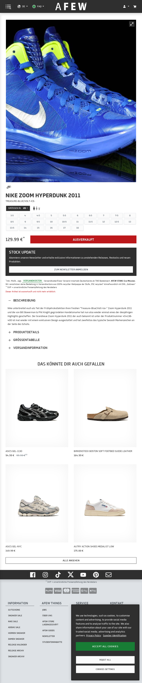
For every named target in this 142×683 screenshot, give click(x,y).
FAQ (39, 6)
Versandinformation (30, 348)
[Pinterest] (96, 575)
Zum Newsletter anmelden (71, 269)
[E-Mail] (108, 575)
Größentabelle (26, 340)
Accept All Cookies (105, 646)
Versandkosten (32, 280)
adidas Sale (14, 627)
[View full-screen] (132, 24)
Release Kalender (17, 644)
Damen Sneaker (16, 639)
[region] (105, 642)
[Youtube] (83, 575)
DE (24, 6)
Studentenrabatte (52, 642)
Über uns (47, 615)
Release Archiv (16, 650)
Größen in (17, 208)
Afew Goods (48, 630)
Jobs (44, 610)
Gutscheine (14, 610)
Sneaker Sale (15, 615)
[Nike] (9, 187)
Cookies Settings (105, 669)
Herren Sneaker (16, 633)
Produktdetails (26, 332)
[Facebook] (33, 575)
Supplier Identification (114, 635)
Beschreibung (24, 300)
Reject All (105, 659)
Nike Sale (13, 621)
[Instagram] (45, 575)
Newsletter (48, 636)
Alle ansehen (71, 560)
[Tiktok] (58, 575)
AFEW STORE (71, 6)
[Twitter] (71, 575)
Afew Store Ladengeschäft (50, 623)
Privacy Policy (93, 635)
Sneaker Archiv (16, 656)
